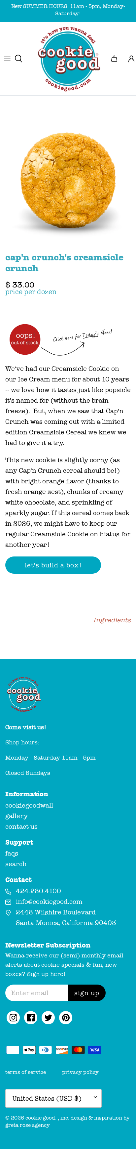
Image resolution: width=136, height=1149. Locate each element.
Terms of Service (25, 1072)
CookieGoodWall (29, 805)
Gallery (16, 816)
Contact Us (21, 826)
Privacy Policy (80, 1072)
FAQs (11, 853)
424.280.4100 (38, 891)
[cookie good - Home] (68, 58)
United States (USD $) (47, 1098)
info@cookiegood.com (49, 902)
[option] (68, 180)
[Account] (128, 58)
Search (16, 864)
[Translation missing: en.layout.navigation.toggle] (7, 58)
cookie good (40, 1118)
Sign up (86, 993)
